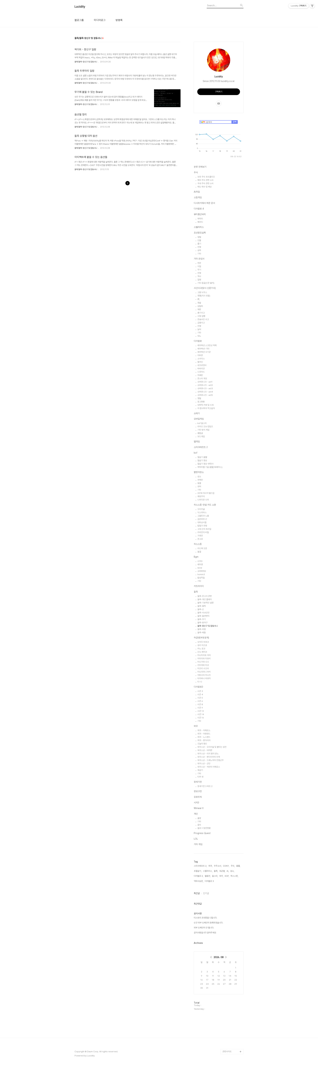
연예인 (200, 480)
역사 (199, 276)
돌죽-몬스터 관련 (204, 596)
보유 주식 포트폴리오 (206, 177)
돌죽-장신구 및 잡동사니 (207, 626)
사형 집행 (201, 316)
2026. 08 (219, 957)
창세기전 (198, 782)
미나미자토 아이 (204, 655)
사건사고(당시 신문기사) (205, 288)
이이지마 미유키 (204, 658)
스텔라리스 (199, 227)
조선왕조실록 (200, 232)
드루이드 (201, 372)
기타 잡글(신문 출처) (205, 283)
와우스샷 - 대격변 (204, 750)
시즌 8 (200, 704)
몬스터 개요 (202, 378)
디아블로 (198, 341)
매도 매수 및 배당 (204, 186)
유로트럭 (198, 797)
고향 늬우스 (202, 292)
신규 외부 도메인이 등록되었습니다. (208, 922)
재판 (199, 309)
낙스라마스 (202, 512)
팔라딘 (200, 362)
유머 (199, 486)
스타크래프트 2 (201, 447)
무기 (199, 269)
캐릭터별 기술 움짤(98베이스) (209, 467)
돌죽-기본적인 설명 (205, 602)
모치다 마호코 (203, 642)
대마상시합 (202, 522)
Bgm (196, 556)
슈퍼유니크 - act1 (204, 382)
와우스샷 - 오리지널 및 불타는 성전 (211, 747)
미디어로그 (100, 20)
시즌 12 (200, 711)
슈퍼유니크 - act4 (205, 391)
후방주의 (201, 496)
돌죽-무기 (201, 619)
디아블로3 (198, 686)
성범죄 (200, 306)
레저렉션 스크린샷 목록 (207, 345)
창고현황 (201, 401)
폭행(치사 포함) (203, 295)
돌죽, (216, 871)
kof (195, 452)
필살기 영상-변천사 (205, 464)
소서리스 (201, 358)
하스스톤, (234, 876)
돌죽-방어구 (202, 622)
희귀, (210, 866)
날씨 (199, 329)
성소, (232, 871)
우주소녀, (218, 866)
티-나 (199, 681)
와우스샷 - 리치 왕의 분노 (208, 753)
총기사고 (201, 313)
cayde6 (226, 1014)
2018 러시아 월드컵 (205, 493)
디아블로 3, (209, 881)
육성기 (200, 770)
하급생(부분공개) (201, 637)
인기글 (206, 893)
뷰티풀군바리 (200, 214)
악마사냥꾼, (198, 881)
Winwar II (198, 808)
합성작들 (201, 577)
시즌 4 (200, 694)
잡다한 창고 (227, 1025)
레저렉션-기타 (203, 348)
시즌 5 (200, 698)
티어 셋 (200, 777)
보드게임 (201, 436)
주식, (233, 866)
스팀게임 (198, 197)
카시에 (225, 1019)
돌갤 (199, 551)
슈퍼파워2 (201, 571)
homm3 (201, 574)
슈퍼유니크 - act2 (205, 385)
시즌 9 (200, 707)
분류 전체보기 (200, 166)
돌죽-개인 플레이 (204, 599)
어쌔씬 (200, 375)
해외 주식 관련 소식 (205, 180)
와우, (221, 876)
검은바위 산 (202, 519)
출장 (199, 818)
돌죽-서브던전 (203, 612)
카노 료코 (201, 648)
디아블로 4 (199, 208)
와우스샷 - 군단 (203, 763)
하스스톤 (198, 544)
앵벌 (199, 398)
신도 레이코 (202, 652)
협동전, (208, 876)
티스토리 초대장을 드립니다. (205, 917)
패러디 (200, 222)
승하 (199, 250)
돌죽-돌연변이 (203, 616)
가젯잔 (200, 535)
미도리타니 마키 (204, 672)
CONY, (226, 866)
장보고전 (198, 791)
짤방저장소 (199, 472)
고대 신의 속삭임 (204, 529)
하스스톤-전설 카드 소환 (205, 504)
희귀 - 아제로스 (203, 730)
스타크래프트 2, (200, 866)
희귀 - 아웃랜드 (203, 733)
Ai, (228, 871)
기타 (199, 253)
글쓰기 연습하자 (229, 1030)
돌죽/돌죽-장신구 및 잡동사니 (86, 62)
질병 (199, 279)
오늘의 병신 (202, 743)
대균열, (222, 871)
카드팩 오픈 (202, 548)
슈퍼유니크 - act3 (205, 388)
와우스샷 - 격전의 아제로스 (208, 767)
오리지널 (201, 509)
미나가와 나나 (203, 662)
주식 (196, 172)
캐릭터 (200, 218)
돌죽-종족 (201, 606)
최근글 (197, 893)
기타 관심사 (199, 258)
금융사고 (201, 322)
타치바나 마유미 (204, 678)
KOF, (227, 876)
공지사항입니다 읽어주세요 (205, 932)
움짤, (238, 866)
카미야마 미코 (203, 665)
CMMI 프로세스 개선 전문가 (232, 1038)
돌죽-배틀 (201, 632)
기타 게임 (198, 844)
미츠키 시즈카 (203, 668)
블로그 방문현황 (204, 828)
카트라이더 (199, 586)
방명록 (119, 20)
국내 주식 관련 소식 (205, 183)
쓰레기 (197, 413)
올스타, (215, 876)
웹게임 (197, 441)
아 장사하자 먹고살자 (206, 408)
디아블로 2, (198, 876)
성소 (199, 476)
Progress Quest (202, 833)
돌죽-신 (200, 609)
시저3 (199, 561)
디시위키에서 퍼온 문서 (204, 203)
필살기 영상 (202, 460)
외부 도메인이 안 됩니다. (204, 927)
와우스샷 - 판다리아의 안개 (208, 757)
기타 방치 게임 (203, 430)
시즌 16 (200, 717)
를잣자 (225, 1009)
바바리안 (201, 368)
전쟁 (199, 247)
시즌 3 (200, 691)
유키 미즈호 (202, 645)
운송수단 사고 (203, 319)
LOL (196, 838)
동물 (199, 483)
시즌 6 (200, 701)
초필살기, (198, 871)
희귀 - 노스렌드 (203, 737)
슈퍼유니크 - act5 (205, 395)
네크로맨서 (202, 365)
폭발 (199, 303)
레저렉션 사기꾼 (204, 352)
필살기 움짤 (202, 457)
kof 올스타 (202, 423)
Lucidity (80, 6)
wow (199, 568)
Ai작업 (197, 191)
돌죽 (196, 591)
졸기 (199, 243)
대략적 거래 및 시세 (205, 405)
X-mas (226, 1046)
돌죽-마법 (201, 629)
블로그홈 (79, 20)
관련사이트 (227, 1051)
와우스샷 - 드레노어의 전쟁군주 (210, 760)
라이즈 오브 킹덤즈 (205, 426)
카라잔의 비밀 (203, 532)
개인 (196, 813)
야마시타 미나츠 (204, 675)
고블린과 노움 (203, 516)
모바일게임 (199, 418)
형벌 (199, 237)
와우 (196, 726)
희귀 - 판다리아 (203, 740)
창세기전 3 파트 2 (204, 786)
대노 (199, 336)
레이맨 (200, 564)
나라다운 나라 (203, 499)
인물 (199, 240)
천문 (199, 263)
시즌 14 (200, 714)
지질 (199, 266)
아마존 (200, 355)
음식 (199, 825)
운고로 (200, 539)
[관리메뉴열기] (312, 5)
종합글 (200, 433)
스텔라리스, (207, 871)
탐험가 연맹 (202, 525)
